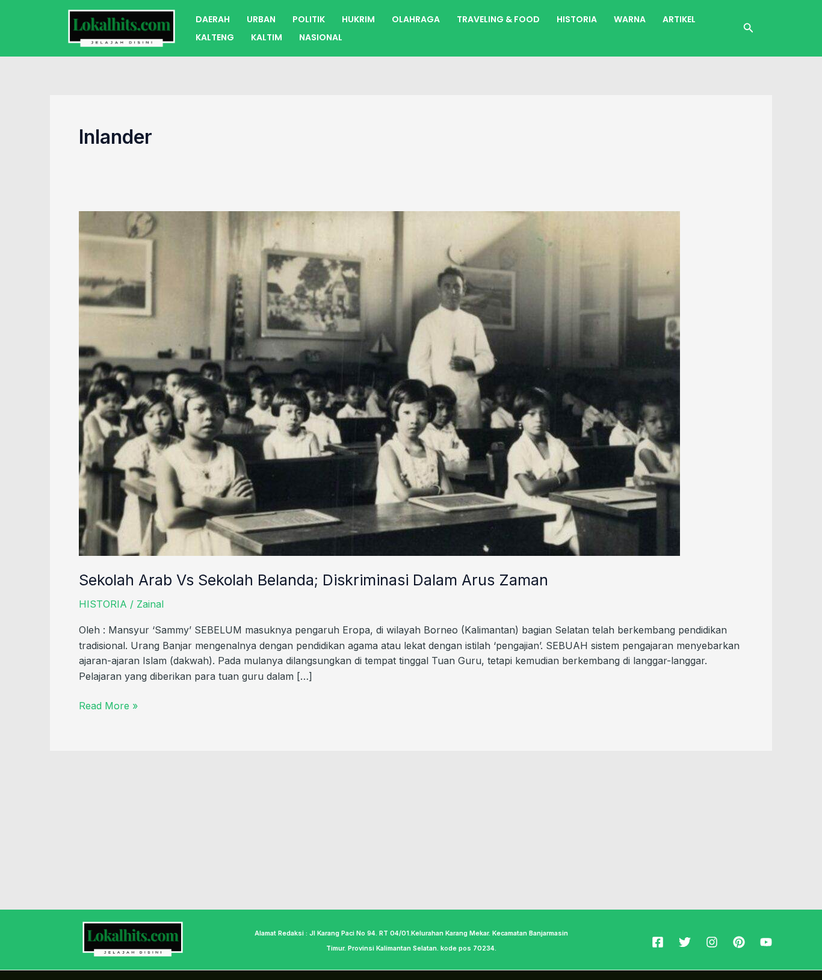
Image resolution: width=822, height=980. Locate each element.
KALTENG (215, 37)
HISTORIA (577, 19)
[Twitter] (685, 942)
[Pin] (739, 942)
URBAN (261, 19)
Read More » (108, 705)
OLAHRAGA (416, 19)
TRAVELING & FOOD (498, 19)
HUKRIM (358, 19)
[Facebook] (658, 942)
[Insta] (712, 942)
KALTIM (266, 37)
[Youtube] (766, 942)
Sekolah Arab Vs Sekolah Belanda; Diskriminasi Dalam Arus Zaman (313, 580)
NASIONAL (320, 37)
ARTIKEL (679, 19)
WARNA (630, 19)
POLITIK (308, 19)
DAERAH (213, 19)
